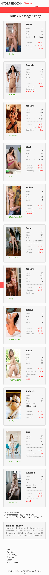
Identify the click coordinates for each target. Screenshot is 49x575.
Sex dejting (11, 554)
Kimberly (30, 391)
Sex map (10, 557)
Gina (28, 432)
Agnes (29, 24)
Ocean (29, 228)
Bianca (29, 350)
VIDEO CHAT (12, 562)
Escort (9, 559)
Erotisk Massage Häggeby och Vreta (20, 515)
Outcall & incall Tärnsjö (32, 517)
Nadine (29, 187)
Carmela (30, 65)
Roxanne (30, 105)
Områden (11, 552)
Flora (28, 146)
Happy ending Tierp (12, 517)
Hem (9, 549)
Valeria (29, 309)
